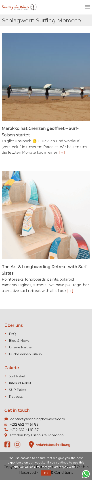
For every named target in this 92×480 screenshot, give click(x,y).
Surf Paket (17, 376)
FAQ (12, 334)
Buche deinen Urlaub (25, 354)
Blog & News (19, 341)
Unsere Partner (21, 347)
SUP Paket (17, 390)
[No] (86, 466)
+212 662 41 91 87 (24, 430)
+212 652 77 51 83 (24, 424)
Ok (46, 473)
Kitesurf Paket (20, 383)
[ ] (62, 152)
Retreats (16, 397)
